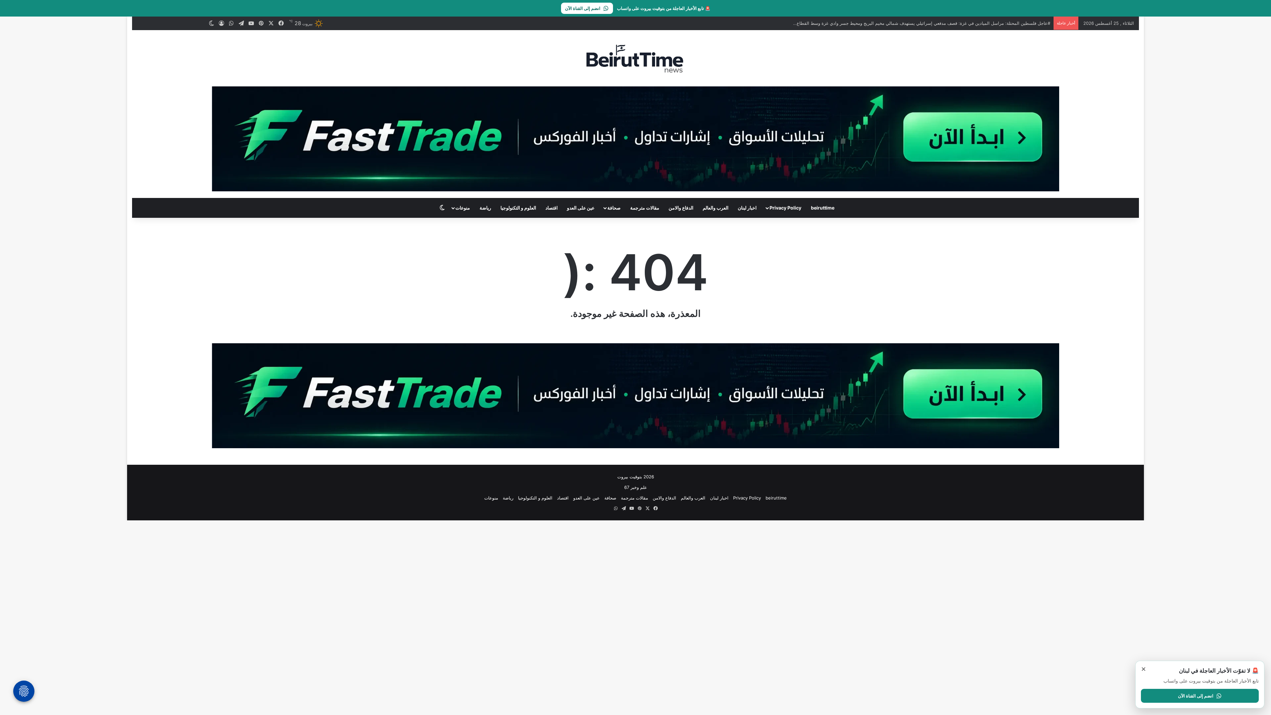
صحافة (614, 208)
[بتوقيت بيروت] (635, 58)
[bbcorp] (635, 138)
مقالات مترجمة (644, 208)
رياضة (485, 208)
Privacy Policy (785, 208)
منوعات (462, 208)
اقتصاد (551, 208)
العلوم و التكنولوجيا (518, 208)
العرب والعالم (716, 208)
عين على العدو (580, 208)
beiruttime (822, 208)
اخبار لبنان (747, 208)
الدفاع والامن (681, 208)
